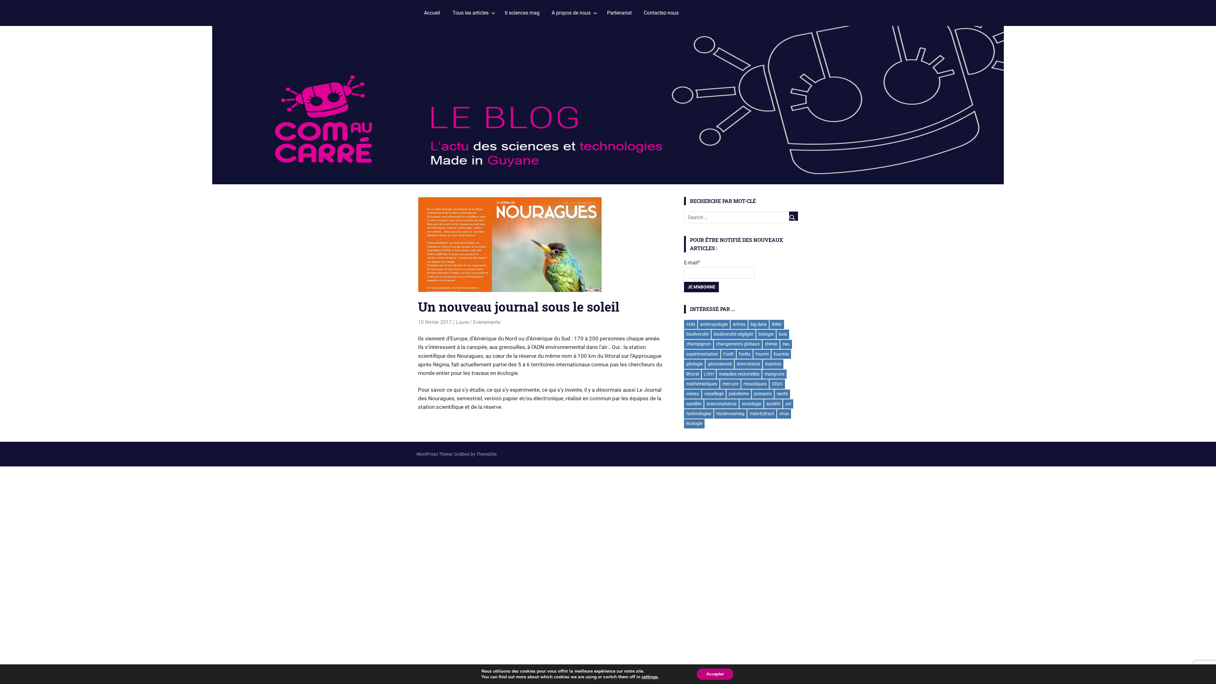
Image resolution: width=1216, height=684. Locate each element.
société (773, 403)
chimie (771, 343)
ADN (690, 324)
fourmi (762, 354)
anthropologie (714, 324)
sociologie (751, 403)
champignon (698, 343)
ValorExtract (762, 413)
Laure (462, 322)
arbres (739, 324)
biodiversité (697, 334)
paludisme (739, 393)
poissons (763, 393)
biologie (766, 334)
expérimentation (702, 354)
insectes (773, 363)
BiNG (777, 324)
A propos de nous (571, 13)
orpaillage (714, 393)
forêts (744, 354)
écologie (694, 423)
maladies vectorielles (739, 374)
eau (786, 343)
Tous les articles (471, 13)
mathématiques (701, 383)
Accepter (715, 674)
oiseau (692, 393)
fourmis (781, 354)
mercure (730, 383)
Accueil (432, 13)
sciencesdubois (721, 403)
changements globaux (738, 343)
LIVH (709, 374)
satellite (693, 403)
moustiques (755, 383)
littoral (692, 374)
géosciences (720, 363)
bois (783, 334)
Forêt (728, 354)
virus (784, 413)
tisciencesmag (730, 413)
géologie (694, 363)
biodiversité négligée (733, 334)
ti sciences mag (522, 13)
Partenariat (619, 13)
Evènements (486, 322)
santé (782, 393)
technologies (698, 413)
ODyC (777, 383)
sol (788, 403)
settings (650, 677)
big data (758, 324)
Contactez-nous (661, 13)
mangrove (774, 374)
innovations (748, 363)
